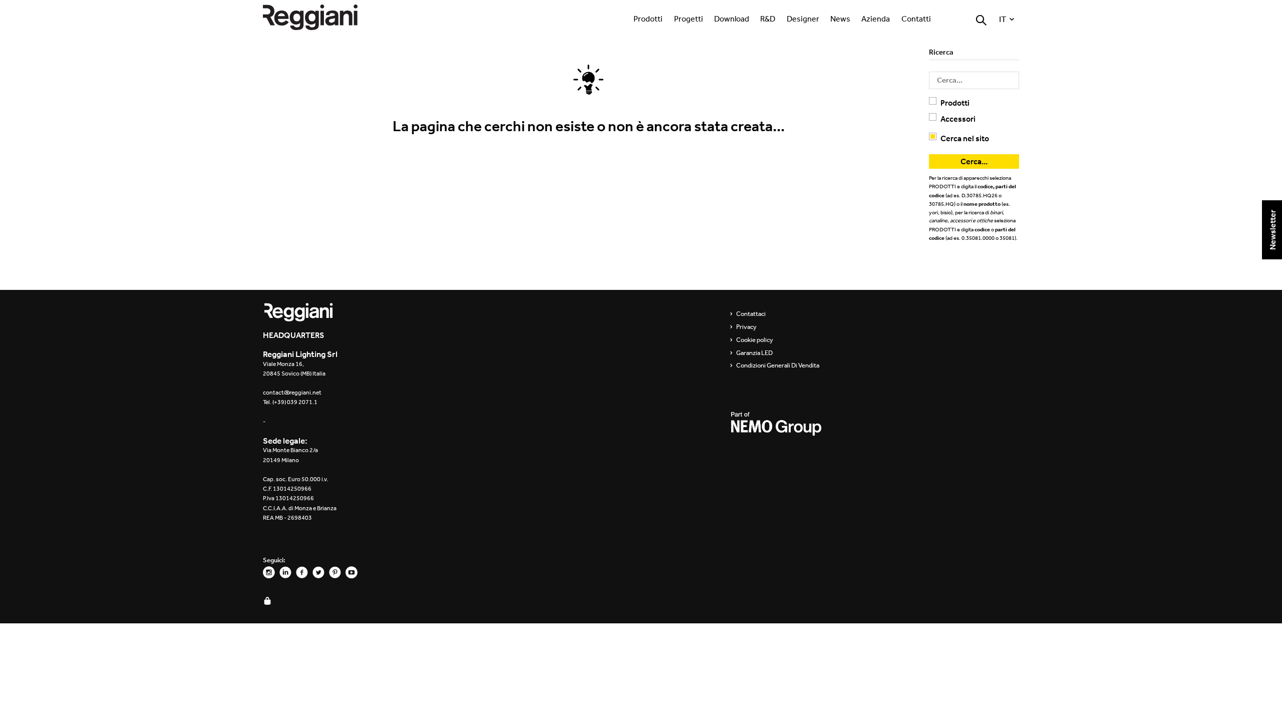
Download (731, 19)
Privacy (746, 327)
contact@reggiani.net (292, 393)
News (840, 19)
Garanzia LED (754, 353)
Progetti (688, 19)
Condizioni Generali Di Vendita (777, 366)
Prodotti (648, 19)
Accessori (958, 119)
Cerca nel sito (964, 138)
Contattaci (751, 314)
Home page (320, 17)
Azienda (875, 19)
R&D (767, 19)
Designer (803, 19)
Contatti (916, 19)
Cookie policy (754, 340)
